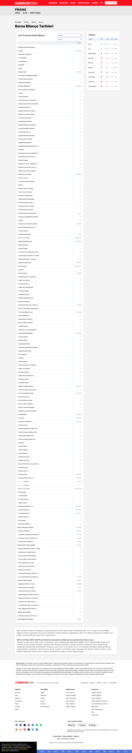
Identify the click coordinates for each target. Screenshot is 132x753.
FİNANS (20, 9)
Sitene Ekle (95, 715)
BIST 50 (90, 63)
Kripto (17, 704)
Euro (89, 49)
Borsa (34, 22)
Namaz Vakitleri (71, 695)
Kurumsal (95, 689)
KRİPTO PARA (83, 3)
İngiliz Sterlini (92, 53)
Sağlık (42, 692)
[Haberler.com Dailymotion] (36, 729)
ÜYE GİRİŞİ (112, 3)
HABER (95, 3)
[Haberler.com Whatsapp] (36, 725)
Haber (59, 738)
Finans (26, 22)
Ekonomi (17, 692)
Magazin (17, 698)
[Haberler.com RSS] (16, 729)
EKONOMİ (53, 3)
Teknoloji (43, 695)
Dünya (17, 709)
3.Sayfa (17, 706)
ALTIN (25, 13)
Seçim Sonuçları (71, 698)
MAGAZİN (64, 3)
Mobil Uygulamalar (97, 709)
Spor (16, 695)
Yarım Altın (91, 81)
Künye (105, 683)
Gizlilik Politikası (96, 695)
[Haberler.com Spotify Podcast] (40, 725)
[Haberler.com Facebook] (20, 725)
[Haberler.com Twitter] (24, 725)
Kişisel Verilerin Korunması (100, 701)
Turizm (42, 701)
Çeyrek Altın (91, 77)
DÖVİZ (17, 13)
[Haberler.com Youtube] (24, 729)
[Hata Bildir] (66, 742)
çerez (10, 746)
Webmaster (95, 706)
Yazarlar (43, 704)
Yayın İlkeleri (113, 683)
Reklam (92, 683)
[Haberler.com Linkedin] (32, 725)
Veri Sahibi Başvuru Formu (100, 704)
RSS (93, 712)
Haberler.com (70, 689)
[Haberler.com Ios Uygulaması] (72, 725)
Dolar (89, 44)
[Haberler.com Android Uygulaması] (82, 725)
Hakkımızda (84, 683)
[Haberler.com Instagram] (28, 725)
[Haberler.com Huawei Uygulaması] (92, 725)
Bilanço (41, 22)
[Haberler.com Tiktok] (28, 729)
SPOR (73, 3)
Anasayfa (18, 22)
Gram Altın (91, 72)
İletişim (99, 683)
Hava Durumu (70, 692)
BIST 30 (90, 67)
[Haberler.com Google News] (16, 725)
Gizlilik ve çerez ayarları (56, 742)
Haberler (18, 689)
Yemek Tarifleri (70, 706)
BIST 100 (90, 58)
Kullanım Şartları (97, 692)
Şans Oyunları (70, 701)
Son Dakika (18, 701)
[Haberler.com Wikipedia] (20, 729)
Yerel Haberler (44, 706)
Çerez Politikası (96, 698)
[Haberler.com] (24, 683)
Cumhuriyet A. (92, 86)
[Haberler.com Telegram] (32, 729)
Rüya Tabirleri (70, 704)
